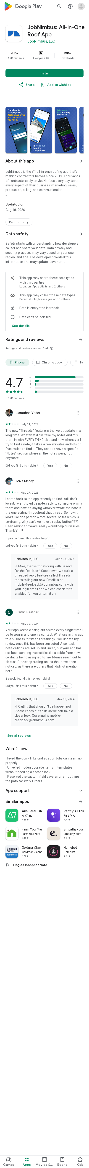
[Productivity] (18, 222)
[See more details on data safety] (21, 325)
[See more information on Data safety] (80, 234)
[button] (47, 58)
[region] (44, 56)
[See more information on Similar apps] (80, 801)
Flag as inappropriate (26, 865)
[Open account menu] (81, 6)
